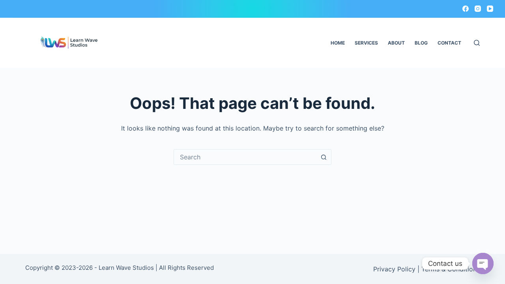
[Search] (477, 43)
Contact (449, 43)
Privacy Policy (394, 269)
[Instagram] (478, 9)
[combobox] (245, 157)
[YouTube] (490, 9)
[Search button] (323, 156)
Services (366, 43)
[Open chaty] (483, 263)
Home (338, 43)
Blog (421, 43)
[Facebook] (465, 9)
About (396, 43)
